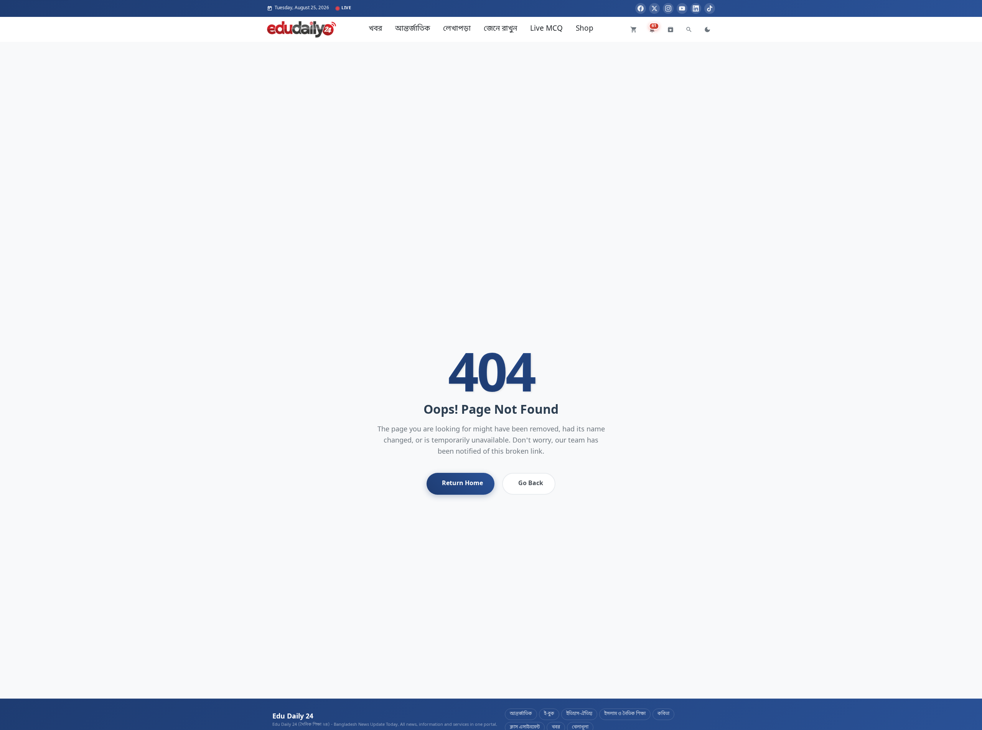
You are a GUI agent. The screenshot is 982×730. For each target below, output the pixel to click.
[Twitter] (654, 8)
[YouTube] (682, 8)
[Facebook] (640, 8)
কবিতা (663, 714)
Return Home (462, 483)
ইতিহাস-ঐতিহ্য (579, 714)
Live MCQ (546, 29)
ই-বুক (549, 714)
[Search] (689, 29)
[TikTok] (709, 8)
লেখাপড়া (457, 29)
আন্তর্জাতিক (412, 29)
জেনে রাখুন (500, 29)
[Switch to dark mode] (707, 29)
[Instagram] (668, 8)
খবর (375, 29)
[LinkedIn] (695, 8)
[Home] (301, 29)
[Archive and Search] (670, 29)
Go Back (530, 483)
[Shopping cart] (633, 29)
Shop (584, 29)
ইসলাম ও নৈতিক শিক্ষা (625, 714)
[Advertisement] (491, 95)
